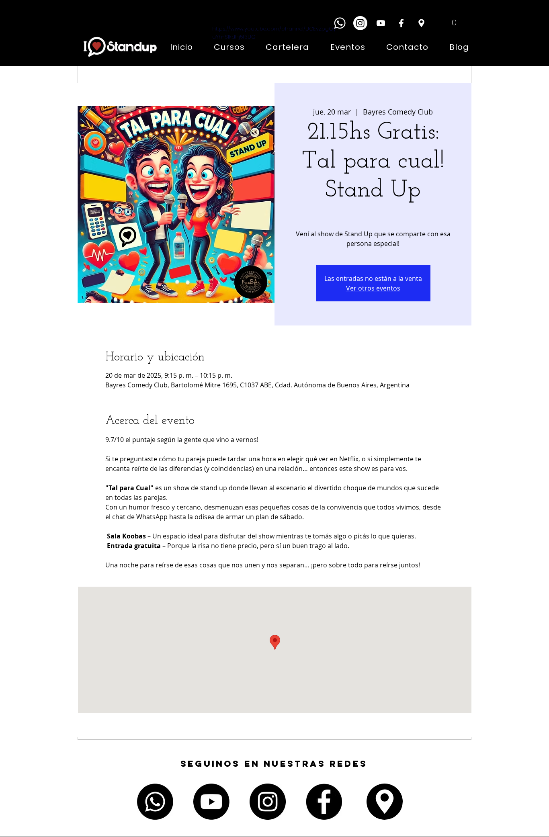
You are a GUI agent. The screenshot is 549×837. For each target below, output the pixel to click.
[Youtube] (211, 802)
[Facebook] (401, 23)
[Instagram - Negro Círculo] (268, 802)
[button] (448, 22)
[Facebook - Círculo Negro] (324, 802)
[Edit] (421, 23)
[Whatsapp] (340, 23)
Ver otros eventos (373, 288)
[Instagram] (360, 23)
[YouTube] (381, 23)
